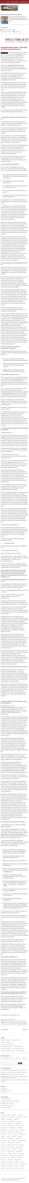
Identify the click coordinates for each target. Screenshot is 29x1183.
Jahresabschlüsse (5, 845)
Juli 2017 (2, 1149)
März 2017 (14, 1149)
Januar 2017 (3, 1151)
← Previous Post (4, 1029)
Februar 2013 (15, 1168)
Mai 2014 (22, 1161)
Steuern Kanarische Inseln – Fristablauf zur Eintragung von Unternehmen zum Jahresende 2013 (14, 1077)
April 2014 (3, 1164)
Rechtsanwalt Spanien (18, 1006)
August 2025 (18, 1117)
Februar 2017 (20, 1149)
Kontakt (11, 1058)
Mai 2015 (8, 1157)
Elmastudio (3, 1179)
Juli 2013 (16, 1166)
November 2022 (12, 1127)
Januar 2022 (3, 1132)
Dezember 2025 (4, 1117)
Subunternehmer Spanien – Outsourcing (18, 1070)
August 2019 (3, 1140)
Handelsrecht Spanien (18, 1046)
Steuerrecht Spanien (20, 1050)
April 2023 (10, 1125)
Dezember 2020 (22, 1134)
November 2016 (19, 1151)
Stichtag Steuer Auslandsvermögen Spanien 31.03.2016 (14, 1080)
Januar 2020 (3, 1138)
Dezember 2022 (4, 1127)
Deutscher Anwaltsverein (6, 1090)
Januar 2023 (21, 1125)
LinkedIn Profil (18, 31)
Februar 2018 (15, 1144)
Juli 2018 (2, 1144)
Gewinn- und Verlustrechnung (11, 963)
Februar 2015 (3, 1159)
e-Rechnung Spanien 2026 (6, 1107)
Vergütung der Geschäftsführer (14, 590)
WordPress (17, 1179)
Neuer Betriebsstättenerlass (6, 1099)
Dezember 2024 (4, 1121)
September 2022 (4, 1130)
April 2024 (19, 1121)
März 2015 (19, 1157)
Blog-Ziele (7, 1058)
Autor (2, 1058)
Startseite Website (24, 1)
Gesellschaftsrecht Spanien (20, 1021)
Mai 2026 (8, 1115)
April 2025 (3, 1119)
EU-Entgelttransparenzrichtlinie (7, 1103)
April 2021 (15, 1134)
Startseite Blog (15, 1)
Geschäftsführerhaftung (6, 707)
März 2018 (8, 1144)
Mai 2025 (25, 1117)
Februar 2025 (9, 1119)
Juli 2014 (11, 1161)
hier (19, 1015)
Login (8, 1)
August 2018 (18, 1142)
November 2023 (18, 1123)
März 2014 (9, 1164)
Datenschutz (17, 1058)
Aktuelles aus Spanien (10, 1021)
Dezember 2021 (11, 1132)
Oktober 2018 (3, 1142)
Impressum (24, 1058)
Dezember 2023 (10, 1123)
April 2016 (15, 1153)
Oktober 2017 (11, 1147)
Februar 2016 (21, 1153)
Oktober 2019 (18, 1138)
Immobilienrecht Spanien (6, 1048)
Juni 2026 (3, 1115)
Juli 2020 (2, 1136)
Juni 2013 (22, 1166)
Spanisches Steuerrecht (7, 31)
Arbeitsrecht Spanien (15, 1040)
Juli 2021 (10, 1134)
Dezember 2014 (18, 1159)
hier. (11, 21)
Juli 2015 (2, 1157)
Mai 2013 (3, 1168)
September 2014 (4, 1161)
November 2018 (22, 1140)
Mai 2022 (11, 1130)
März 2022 (22, 1130)
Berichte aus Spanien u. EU (6, 1042)
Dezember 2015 (4, 1155)
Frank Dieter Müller (4, 1070)
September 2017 (19, 1147)
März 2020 (19, 1136)
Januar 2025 (16, 1119)
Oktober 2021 (3, 1134)
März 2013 (8, 1168)
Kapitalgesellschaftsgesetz (13, 65)
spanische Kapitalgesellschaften (11, 1023)
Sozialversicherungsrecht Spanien (8, 1050)
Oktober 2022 (20, 1127)
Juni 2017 (8, 1149)
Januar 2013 (21, 1168)
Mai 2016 (9, 1153)
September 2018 (11, 1142)
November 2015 (12, 1155)
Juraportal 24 (3, 1092)
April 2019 (15, 1140)
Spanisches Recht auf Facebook (8, 29)
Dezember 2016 (11, 1151)
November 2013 (22, 1164)
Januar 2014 (15, 1164)
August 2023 (3, 1125)
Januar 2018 (21, 1144)
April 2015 (14, 1157)
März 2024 (3, 1123)
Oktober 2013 (3, 1166)
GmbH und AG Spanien (11, 1022)
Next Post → (25, 1029)
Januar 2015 (10, 1159)
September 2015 (20, 1155)
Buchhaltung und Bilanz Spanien (7, 1044)
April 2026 (14, 1115)
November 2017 (4, 1147)
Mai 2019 (9, 1140)
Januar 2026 (20, 1115)
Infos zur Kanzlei (4, 1088)
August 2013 (10, 1166)
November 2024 (12, 1121)
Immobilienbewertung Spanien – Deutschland (10, 1101)
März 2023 (15, 1125)
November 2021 (19, 1132)
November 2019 (11, 1138)
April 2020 (14, 1136)
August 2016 (3, 1153)
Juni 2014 (16, 1161)
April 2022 (17, 1130)
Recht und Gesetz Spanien (17, 1048)
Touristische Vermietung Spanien (7, 1105)
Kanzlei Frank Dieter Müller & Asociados (10, 1178)
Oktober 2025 (11, 1117)
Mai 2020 (8, 1136)
